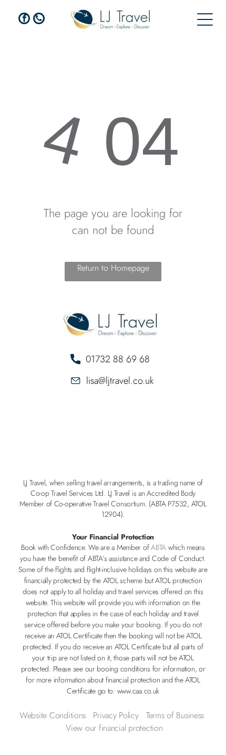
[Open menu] (205, 19)
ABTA (158, 547)
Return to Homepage (113, 268)
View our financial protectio (112, 728)
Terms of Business (175, 715)
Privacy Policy (115, 715)
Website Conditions (52, 715)
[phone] (39, 20)
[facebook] (24, 20)
